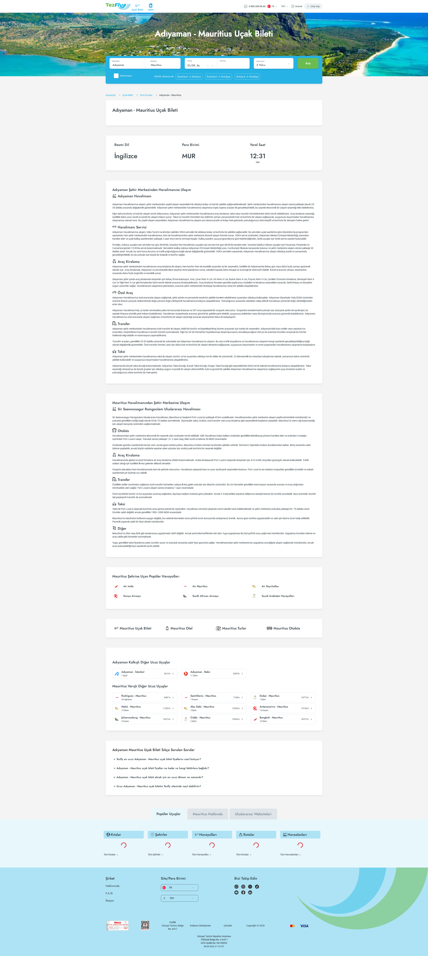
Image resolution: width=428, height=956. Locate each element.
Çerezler (228, 925)
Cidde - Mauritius (200, 717)
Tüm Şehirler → (155, 854)
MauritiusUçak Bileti (135, 628)
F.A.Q (109, 893)
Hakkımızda (112, 886)
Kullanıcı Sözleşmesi (200, 925)
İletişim (110, 900)
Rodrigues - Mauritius (133, 696)
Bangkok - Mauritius (271, 717)
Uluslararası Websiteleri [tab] (253, 814)
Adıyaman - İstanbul (132, 672)
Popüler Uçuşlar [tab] (168, 813)
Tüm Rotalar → (244, 854)
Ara (308, 63)
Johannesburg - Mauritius (135, 717)
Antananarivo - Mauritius (274, 706)
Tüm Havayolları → (201, 854)
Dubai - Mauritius (269, 696)
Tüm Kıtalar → (111, 854)
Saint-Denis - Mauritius (203, 696)
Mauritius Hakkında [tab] (208, 814)
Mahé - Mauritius (131, 706)
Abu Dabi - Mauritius (202, 706)
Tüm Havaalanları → (290, 854)
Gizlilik (172, 922)
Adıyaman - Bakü (200, 672)
